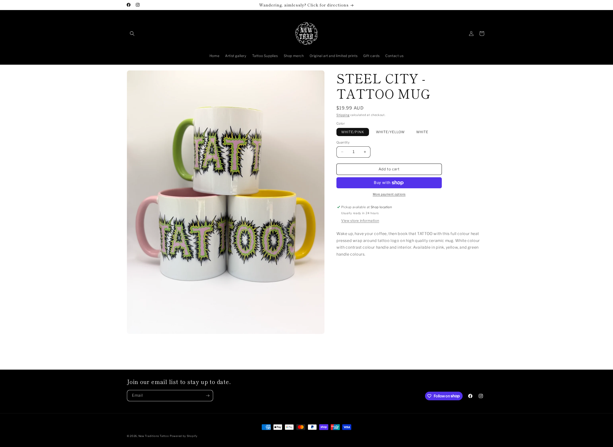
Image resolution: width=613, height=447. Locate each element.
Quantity (343, 142)
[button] (132, 33)
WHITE (422, 132)
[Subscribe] (207, 395)
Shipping (343, 115)
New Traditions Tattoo (153, 436)
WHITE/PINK (352, 132)
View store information (360, 220)
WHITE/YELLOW (390, 132)
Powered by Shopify (184, 436)
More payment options (389, 194)
